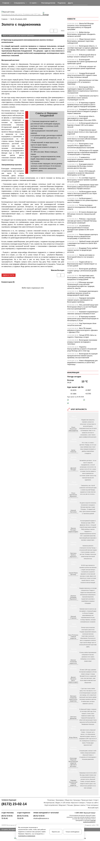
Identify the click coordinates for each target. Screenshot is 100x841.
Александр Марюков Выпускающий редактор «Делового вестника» (73, 762)
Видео (58, 802)
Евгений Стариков (73, 617)
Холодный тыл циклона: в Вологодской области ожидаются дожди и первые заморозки (82, 111)
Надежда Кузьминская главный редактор (73, 783)
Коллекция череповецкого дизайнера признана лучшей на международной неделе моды (82, 293)
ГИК (97, 825)
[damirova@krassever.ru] (73, 721)
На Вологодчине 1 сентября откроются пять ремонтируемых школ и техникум (82, 200)
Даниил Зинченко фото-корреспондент (73, 679)
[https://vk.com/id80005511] (74, 788)
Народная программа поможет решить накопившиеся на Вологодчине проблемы (81, 300)
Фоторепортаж (49, 802)
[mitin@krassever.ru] (73, 740)
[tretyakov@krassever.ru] (73, 515)
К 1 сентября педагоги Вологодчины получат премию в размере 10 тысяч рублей (82, 180)
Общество (68, 800)
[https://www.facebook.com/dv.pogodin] (74, 472)
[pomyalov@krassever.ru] (73, 455)
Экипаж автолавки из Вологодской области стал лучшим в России (80, 257)
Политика (50, 800)
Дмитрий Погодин (73, 468)
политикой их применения (26, 836)
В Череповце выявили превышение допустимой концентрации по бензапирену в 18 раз (82, 318)
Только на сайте (92, 802)
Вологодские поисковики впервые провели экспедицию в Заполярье (82, 342)
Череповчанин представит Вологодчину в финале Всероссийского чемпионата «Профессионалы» (82, 186)
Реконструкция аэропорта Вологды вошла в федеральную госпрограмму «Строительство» (82, 236)
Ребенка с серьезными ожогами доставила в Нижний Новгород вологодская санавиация (81, 221)
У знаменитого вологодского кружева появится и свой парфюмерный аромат (81, 159)
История (12, 829)
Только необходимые (72, 832)
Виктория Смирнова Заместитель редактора (73, 698)
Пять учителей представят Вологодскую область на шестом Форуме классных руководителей (82, 307)
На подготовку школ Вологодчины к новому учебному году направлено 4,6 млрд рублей (81, 277)
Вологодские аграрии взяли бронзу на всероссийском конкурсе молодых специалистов (82, 139)
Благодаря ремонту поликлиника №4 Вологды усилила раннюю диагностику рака (80, 166)
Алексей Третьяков (73, 511)
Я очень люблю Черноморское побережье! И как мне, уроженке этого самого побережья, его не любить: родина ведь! (87, 657)
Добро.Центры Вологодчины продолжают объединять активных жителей (81, 34)
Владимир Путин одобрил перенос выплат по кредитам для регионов (82, 250)
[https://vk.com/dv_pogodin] (73, 472)
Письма (70, 805)
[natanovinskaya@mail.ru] (72, 602)
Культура (77, 800)
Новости (71, 19)
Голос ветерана (92, 805)
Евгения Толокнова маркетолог (73, 661)
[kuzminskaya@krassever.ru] (72, 788)
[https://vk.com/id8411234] (74, 602)
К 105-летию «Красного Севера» (73, 802)
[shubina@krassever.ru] (73, 559)
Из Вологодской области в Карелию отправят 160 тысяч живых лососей (82, 125)
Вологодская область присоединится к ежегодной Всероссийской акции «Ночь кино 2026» (81, 118)
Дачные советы (79, 805)
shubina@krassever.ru (41, 818)
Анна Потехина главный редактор (73, 636)
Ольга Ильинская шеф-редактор (73, 428)
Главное (4, 19)
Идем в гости (8, 275)
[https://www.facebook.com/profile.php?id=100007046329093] (74, 433)
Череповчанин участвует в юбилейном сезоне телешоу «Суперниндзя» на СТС (82, 98)
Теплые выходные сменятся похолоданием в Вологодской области (81, 207)
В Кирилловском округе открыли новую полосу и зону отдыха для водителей (82, 132)
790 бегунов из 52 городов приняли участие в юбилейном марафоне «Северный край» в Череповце (82, 152)
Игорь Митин (73, 737)
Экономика (60, 800)
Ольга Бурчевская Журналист (73, 494)
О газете (5, 829)
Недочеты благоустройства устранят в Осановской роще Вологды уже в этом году (82, 349)
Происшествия (86, 800)
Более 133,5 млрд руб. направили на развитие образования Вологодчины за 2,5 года (81, 173)
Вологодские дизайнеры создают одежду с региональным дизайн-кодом (82, 270)
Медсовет (62, 805)
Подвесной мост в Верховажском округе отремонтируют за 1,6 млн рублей (82, 264)
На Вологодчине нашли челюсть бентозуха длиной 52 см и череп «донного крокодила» (82, 193)
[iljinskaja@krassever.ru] (71, 433)
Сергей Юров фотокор (73, 573)
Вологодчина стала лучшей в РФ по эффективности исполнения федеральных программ (80, 145)
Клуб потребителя (51, 805)
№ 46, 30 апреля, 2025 (18, 19)
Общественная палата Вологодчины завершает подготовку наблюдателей (81, 41)
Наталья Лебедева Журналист (73, 597)
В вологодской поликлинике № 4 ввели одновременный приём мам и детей (82, 61)
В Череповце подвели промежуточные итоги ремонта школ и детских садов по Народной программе (81, 104)
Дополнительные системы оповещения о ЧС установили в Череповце (82, 82)
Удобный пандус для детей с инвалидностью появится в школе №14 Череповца (83, 243)
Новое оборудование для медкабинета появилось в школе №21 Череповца (82, 362)
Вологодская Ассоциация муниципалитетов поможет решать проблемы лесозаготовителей (82, 355)
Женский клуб (93, 808)
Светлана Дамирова (73, 717)
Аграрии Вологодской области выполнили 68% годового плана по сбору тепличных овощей (82, 75)
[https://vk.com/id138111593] (73, 433)
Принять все (56, 832)
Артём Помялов (73, 451)
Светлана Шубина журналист (73, 554)
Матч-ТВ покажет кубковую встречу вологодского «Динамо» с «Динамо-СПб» (82, 330)
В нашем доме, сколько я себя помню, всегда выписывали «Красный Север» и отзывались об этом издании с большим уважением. (87, 755)
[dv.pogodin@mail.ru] (71, 472)
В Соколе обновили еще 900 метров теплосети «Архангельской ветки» (82, 214)
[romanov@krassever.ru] (73, 534)
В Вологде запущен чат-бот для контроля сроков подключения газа (81, 68)
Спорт (95, 800)
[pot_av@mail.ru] (73, 641)
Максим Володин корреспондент (73, 529)
